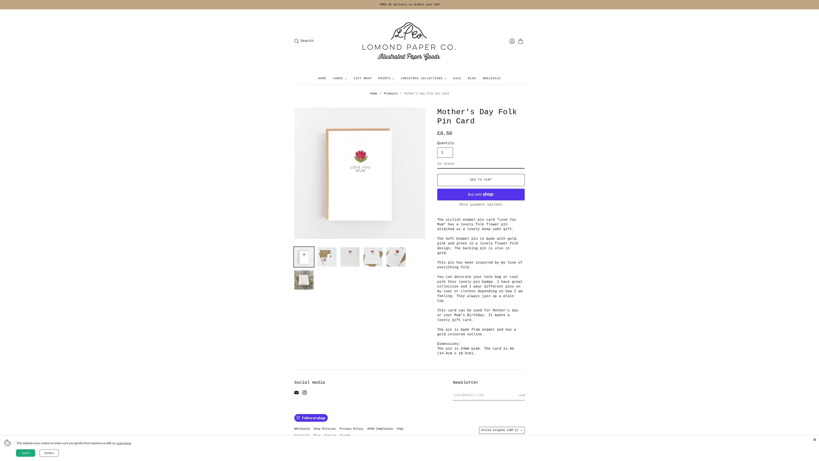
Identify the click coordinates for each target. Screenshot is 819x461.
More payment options (481, 205)
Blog (472, 78)
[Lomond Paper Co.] (409, 41)
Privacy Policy (351, 428)
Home (322, 78)
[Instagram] (304, 394)
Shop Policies (325, 428)
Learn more (123, 443)
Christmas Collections (422, 78)
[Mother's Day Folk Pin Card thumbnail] (304, 257)
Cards (338, 78)
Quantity (445, 143)
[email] (296, 394)
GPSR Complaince (380, 428)
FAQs (400, 428)
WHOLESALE (492, 78)
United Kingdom (499, 430)
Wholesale (302, 428)
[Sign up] (522, 395)
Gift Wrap (363, 78)
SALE (457, 78)
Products (391, 93)
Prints (384, 78)
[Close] (815, 440)
